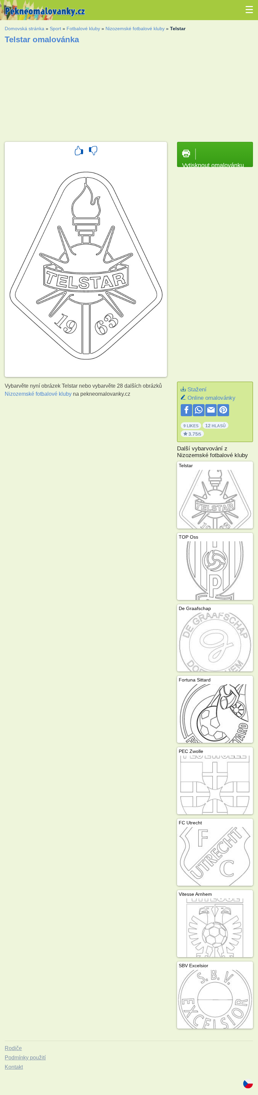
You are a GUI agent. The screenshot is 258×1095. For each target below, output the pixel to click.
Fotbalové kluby (83, 28)
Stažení (197, 389)
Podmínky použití (25, 1057)
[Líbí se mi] (79, 151)
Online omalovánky (211, 398)
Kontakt (14, 1067)
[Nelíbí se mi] (93, 151)
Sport (55, 28)
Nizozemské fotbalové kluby (135, 28)
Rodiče (13, 1048)
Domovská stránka (24, 28)
